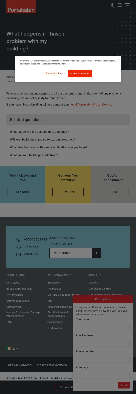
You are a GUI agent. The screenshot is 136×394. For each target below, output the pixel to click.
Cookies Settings (54, 73)
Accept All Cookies (79, 73)
